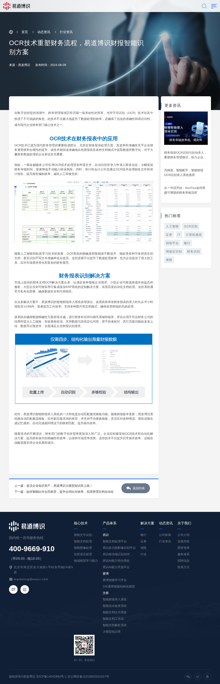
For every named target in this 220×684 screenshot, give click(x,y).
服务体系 (183, 554)
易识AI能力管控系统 (116, 560)
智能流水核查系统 (115, 605)
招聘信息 (183, 560)
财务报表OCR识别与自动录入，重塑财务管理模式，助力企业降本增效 (185, 157)
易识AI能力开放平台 (116, 567)
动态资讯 (43, 32)
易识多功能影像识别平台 (119, 547)
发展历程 (183, 541)
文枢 (106, 593)
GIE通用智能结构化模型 (119, 586)
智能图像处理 (83, 547)
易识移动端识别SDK (116, 554)
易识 (106, 535)
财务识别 (193, 251)
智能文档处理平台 (115, 541)
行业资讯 (165, 541)
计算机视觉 (194, 234)
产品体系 (109, 523)
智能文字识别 (83, 535)
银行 (187, 243)
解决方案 (147, 523)
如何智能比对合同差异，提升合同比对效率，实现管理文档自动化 (70, 491)
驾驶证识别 (174, 251)
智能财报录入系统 (115, 599)
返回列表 (139, 488)
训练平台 (172, 243)
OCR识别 (191, 226)
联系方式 (183, 567)
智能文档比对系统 (115, 612)
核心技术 (81, 523)
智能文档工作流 (113, 618)
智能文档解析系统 (115, 625)
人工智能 (172, 226)
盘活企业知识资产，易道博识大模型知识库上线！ (59, 485)
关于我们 (184, 523)
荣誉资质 (183, 547)
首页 (24, 32)
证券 (169, 234)
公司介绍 (183, 535)
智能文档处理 (83, 541)
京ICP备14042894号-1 (51, 676)
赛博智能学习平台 (115, 580)
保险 (169, 260)
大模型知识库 (112, 631)
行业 (144, 554)
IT (179, 234)
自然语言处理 (83, 554)
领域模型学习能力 (86, 560)
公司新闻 (165, 535)
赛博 (106, 573)
